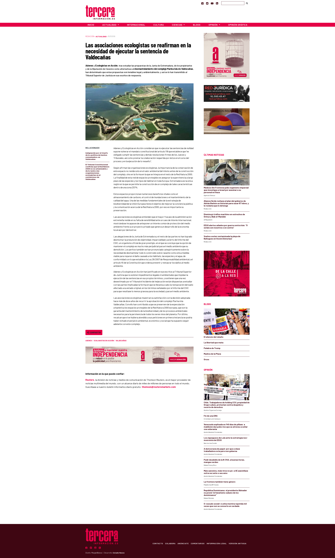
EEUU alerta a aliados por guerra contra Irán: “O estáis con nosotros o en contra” (226, 226)
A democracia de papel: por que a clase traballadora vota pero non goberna (222, 450)
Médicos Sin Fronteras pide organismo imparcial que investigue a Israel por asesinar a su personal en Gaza (226, 190)
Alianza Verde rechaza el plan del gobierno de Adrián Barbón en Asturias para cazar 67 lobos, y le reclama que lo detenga (226, 203)
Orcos (206, 359)
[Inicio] (100, 12)
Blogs (196, 24)
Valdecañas (121, 341)
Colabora (170, 543)
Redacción (89, 36)
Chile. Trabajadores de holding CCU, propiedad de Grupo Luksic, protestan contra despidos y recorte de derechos (227, 404)
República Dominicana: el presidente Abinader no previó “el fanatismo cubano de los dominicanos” (225, 492)
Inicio (91, 24)
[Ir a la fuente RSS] (217, 3)
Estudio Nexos (118, 553)
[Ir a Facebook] (202, 3)
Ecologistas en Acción (104, 341)
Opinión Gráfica (237, 24)
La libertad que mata (213, 342)
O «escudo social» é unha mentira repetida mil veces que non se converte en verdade (225, 505)
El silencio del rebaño (213, 337)
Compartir (95, 332)
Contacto (158, 543)
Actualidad (101, 36)
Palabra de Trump (212, 348)
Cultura (158, 24)
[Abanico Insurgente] (227, 126)
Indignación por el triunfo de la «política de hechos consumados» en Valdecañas (96, 156)
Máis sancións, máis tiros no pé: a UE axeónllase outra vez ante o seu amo (226, 472)
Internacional (136, 24)
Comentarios (198, 543)
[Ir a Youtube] (212, 3)
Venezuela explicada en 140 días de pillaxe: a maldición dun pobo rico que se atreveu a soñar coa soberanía (226, 426)
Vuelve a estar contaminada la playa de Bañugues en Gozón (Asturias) (222, 237)
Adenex (88, 341)
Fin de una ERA (210, 416)
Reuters (89, 379)
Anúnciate (183, 543)
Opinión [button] (213, 24)
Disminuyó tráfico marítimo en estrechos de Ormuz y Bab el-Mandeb (224, 215)
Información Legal (217, 543)
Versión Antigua (237, 543)
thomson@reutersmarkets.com (159, 386)
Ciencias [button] (177, 24)
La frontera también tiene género (219, 482)
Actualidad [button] (109, 24)
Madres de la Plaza (212, 354)
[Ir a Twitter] (207, 3)
